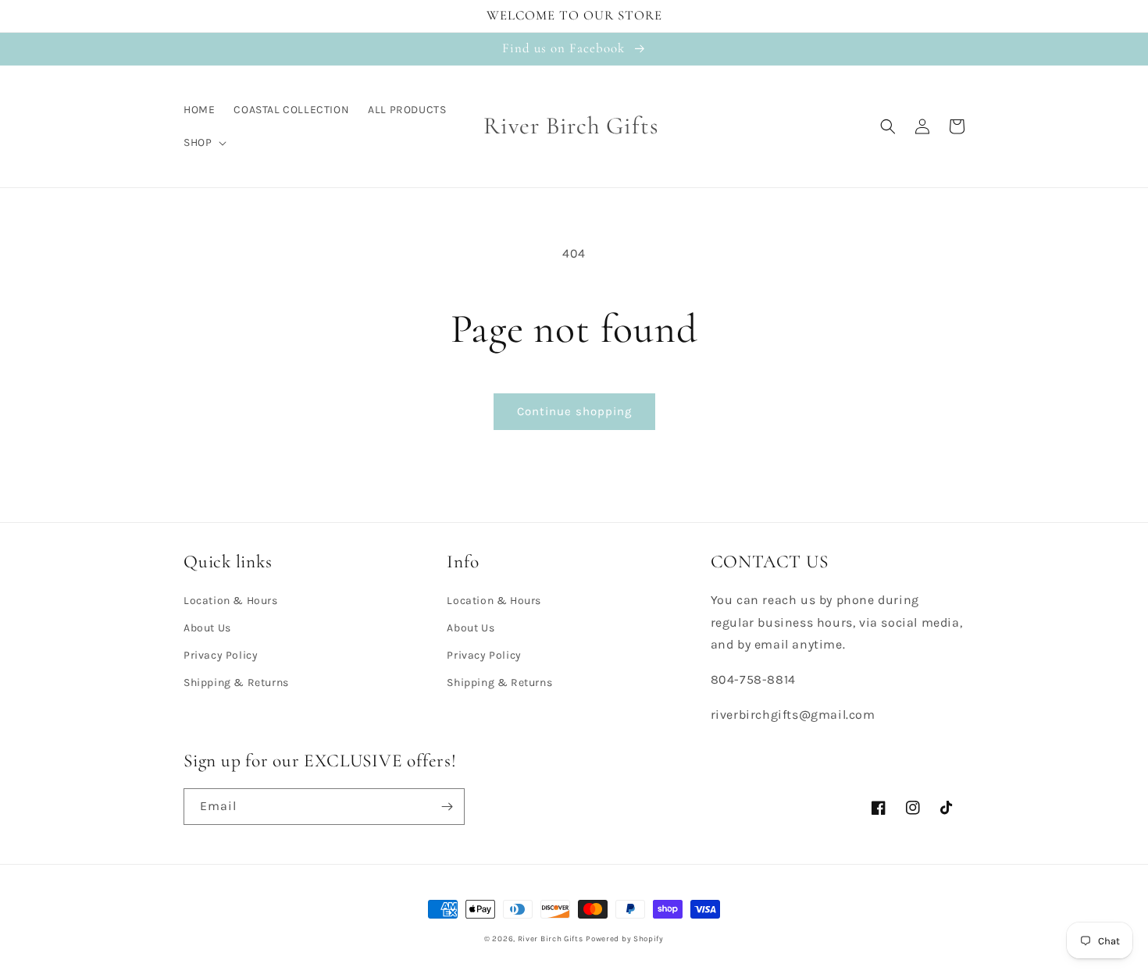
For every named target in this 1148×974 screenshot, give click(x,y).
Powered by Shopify (625, 939)
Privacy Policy (221, 655)
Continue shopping (574, 411)
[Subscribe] (447, 806)
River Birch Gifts (550, 939)
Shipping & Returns (236, 682)
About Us (207, 628)
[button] (203, 142)
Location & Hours (231, 600)
